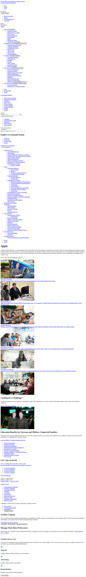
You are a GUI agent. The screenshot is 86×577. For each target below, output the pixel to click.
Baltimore (10, 77)
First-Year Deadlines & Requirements (21, 182)
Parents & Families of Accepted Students (18, 237)
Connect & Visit (8, 150)
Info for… (4, 11)
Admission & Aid (8, 43)
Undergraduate (11, 59)
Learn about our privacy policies (9, 522)
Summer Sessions (12, 54)
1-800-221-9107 (14, 481)
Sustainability (11, 37)
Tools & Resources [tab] (9, 19)
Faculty (9, 62)
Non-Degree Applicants (13, 194)
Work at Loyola (8, 104)
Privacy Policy (8, 506)
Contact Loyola (5, 484)
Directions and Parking (10, 99)
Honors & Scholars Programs (18, 173)
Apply (5, 7)
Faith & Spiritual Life (13, 78)
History (9, 38)
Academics (7, 55)
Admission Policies (12, 198)
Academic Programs (12, 57)
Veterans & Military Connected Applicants (18, 197)
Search (2, 26)
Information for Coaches (13, 163)
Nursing (13, 171)
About (5, 29)
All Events (7, 140)
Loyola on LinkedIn (9, 472)
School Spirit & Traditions (14, 75)
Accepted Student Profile (17, 174)
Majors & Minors (12, 206)
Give (5, 8)
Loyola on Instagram (9, 469)
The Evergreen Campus (13, 215)
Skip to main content (6, 1)
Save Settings (4, 575)
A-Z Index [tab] (7, 20)
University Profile (12, 31)
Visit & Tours (11, 52)
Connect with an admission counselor (21, 465)
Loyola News (7, 494)
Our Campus (10, 34)
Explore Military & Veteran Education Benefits (13, 440)
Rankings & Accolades (13, 32)
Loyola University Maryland (8, 3)
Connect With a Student (13, 157)
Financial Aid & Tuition (10, 203)
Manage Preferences (22, 524)
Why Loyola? (11, 201)
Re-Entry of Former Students (15, 195)
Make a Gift (7, 102)
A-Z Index (7, 493)
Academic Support (12, 65)
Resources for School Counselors (16, 162)
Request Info (7, 91)
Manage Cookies (9, 511)
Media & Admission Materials (15, 160)
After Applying (15, 186)
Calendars (6, 101)
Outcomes (10, 234)
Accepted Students (9, 236)
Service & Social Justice (13, 80)
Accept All (3, 524)
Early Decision (15, 170)
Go (21, 114)
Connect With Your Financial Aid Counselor (19, 156)
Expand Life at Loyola (17, 68)
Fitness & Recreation (12, 74)
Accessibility (7, 509)
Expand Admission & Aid (20, 43)
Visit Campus (11, 153)
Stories (6, 143)
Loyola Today (8, 141)
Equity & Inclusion (12, 35)
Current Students (8, 105)
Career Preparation (12, 85)
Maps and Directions (9, 496)
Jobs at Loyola (8, 125)
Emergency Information (10, 499)
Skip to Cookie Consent (18, 1)
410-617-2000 (4, 481)
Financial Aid (11, 49)
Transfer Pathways (16, 177)
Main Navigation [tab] (8, 16)
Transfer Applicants (12, 176)
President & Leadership (13, 41)
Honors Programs (12, 66)
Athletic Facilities (15, 165)
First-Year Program (12, 209)
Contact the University (10, 98)
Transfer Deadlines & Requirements (20, 183)
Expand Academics (15, 55)
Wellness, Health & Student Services (17, 81)
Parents (6, 110)
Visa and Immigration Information (20, 188)
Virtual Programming (13, 159)
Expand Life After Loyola (20, 83)
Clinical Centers (8, 497)
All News (6, 138)
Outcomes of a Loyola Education (16, 86)
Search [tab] (6, 17)
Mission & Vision (12, 40)
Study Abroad (11, 63)
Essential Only (11, 524)
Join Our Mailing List (13, 151)
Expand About (11, 29)
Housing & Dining (12, 71)
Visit (5, 5)
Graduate (9, 60)
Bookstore (6, 122)
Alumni (6, 108)
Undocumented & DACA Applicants (17, 192)
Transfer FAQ (14, 179)
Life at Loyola (8, 68)
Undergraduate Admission (14, 45)
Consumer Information (10, 507)
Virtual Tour (14, 191)
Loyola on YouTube (9, 471)
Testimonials (14, 185)
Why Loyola (10, 51)
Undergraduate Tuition (10, 120)
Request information (6, 465)
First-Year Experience (13, 69)
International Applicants (13, 180)
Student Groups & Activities (14, 72)
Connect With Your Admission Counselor (18, 154)
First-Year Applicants (13, 168)
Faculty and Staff (8, 107)
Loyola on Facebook (9, 468)
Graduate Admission (12, 46)
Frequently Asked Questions (18, 189)
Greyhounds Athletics (6, 95)
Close (2, 23)
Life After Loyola (8, 83)
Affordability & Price (13, 48)
